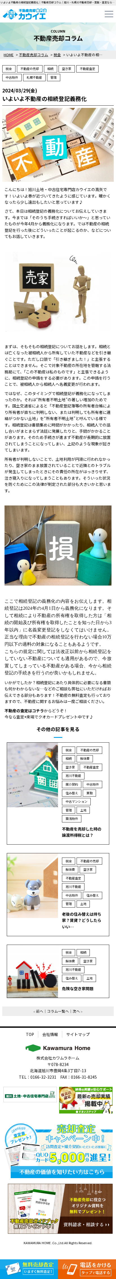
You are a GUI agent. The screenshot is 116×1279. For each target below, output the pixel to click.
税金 (9, 68)
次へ (76, 1011)
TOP (30, 1034)
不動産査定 (87, 68)
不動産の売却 (29, 68)
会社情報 (50, 1034)
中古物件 (12, 77)
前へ (39, 1011)
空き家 (66, 68)
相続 (50, 68)
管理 (53, 77)
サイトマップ (78, 1034)
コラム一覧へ (58, 1011)
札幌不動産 (34, 77)
